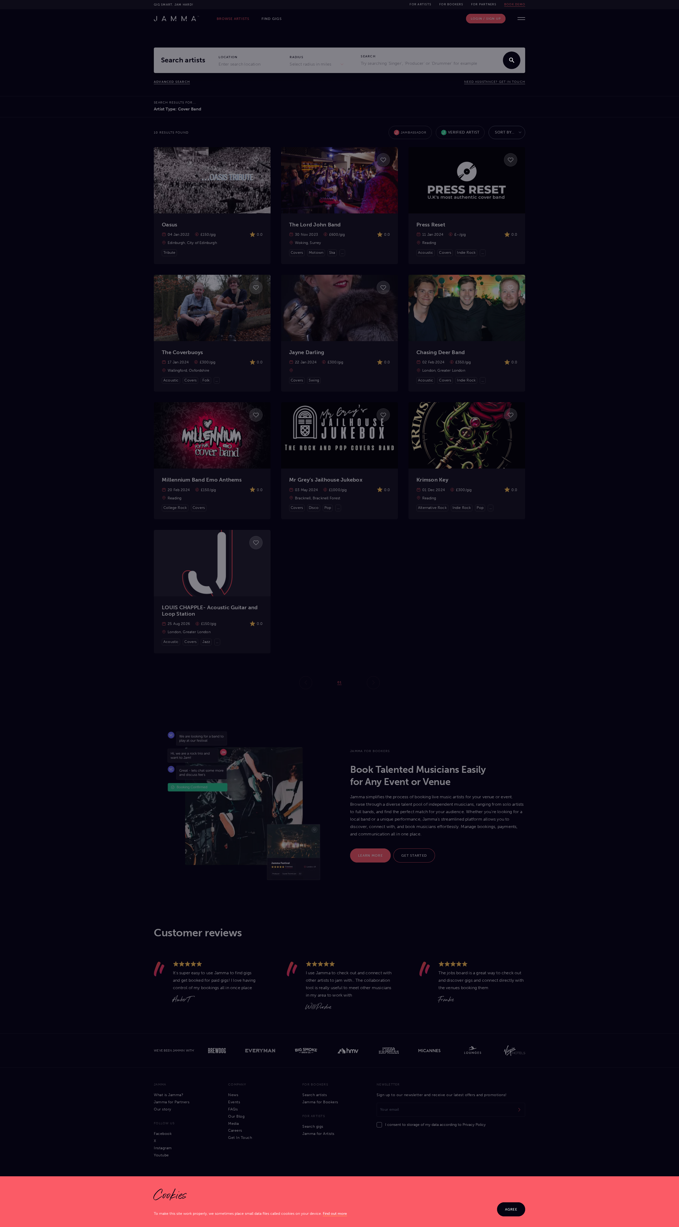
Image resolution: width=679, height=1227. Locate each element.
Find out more (335, 1213)
